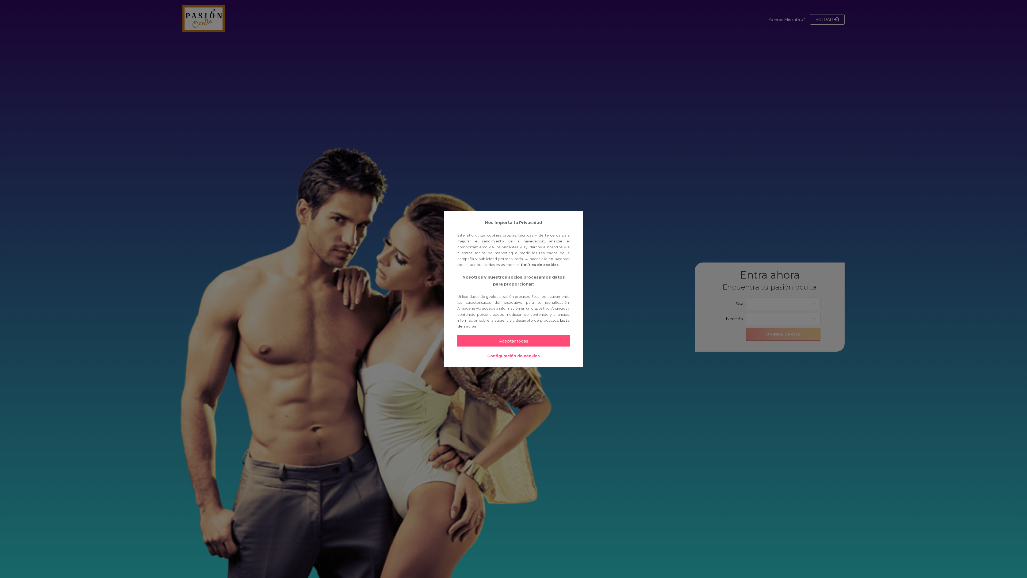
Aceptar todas (513, 341)
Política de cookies (540, 265)
